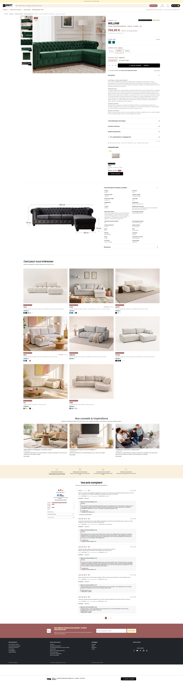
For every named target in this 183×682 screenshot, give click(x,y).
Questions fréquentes (55, 653)
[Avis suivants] (111, 618)
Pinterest (140, 651)
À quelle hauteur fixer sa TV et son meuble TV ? (83, 450)
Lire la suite (26, 456)
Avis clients (11, 649)
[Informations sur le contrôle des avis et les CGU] (67, 497)
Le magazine (12, 650)
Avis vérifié (133, 490)
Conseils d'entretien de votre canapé (59, 647)
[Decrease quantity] (109, 65)
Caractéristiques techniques (134, 121)
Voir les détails (157, 70)
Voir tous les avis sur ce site (60, 499)
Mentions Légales (13, 662)
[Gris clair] (74, 313)
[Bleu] (70, 313)
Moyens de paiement (55, 646)
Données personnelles (97, 662)
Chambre (94, 647)
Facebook (134, 651)
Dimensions (131, 247)
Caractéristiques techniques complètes (131, 187)
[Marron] (118, 360)
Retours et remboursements (57, 650)
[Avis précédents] (103, 618)
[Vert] (24, 313)
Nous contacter (54, 652)
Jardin (93, 649)
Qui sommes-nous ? (14, 644)
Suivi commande (54, 655)
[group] (26, 19)
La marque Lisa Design (14, 646)
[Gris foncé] (76, 313)
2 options (158, 39)
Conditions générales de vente (58, 662)
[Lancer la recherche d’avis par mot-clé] (73, 517)
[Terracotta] (30, 360)
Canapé (94, 644)
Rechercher (153, 5)
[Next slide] (103, 44)
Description (134, 75)
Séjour (93, 646)
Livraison (52, 644)
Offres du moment (13, 647)
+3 (124, 360)
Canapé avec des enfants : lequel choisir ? (128, 450)
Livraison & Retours (134, 126)
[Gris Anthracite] (30, 408)
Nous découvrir (13, 642)
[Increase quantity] (115, 65)
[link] (91, 1)
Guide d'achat (12, 652)
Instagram (144, 651)
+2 (32, 312)
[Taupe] (28, 313)
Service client (137, 642)
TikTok (147, 651)
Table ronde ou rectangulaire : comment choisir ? (38, 450)
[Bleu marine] (120, 360)
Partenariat (53, 649)
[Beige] (120, 313)
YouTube (137, 651)
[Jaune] (26, 408)
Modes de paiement (134, 132)
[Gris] (30, 313)
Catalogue (94, 642)
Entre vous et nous (55, 642)
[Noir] (26, 313)
